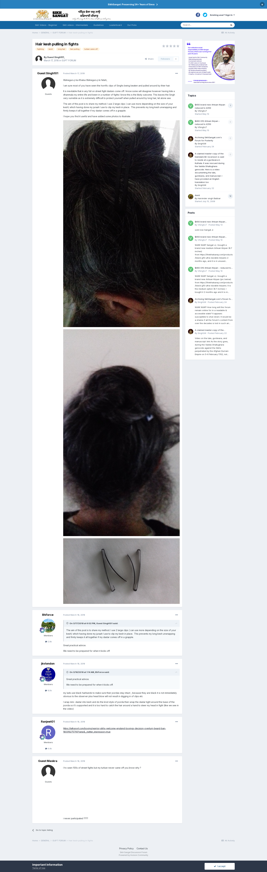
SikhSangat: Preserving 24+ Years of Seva (131, 4)
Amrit (197, 195)
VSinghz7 (202, 111)
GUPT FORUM (69, 60)
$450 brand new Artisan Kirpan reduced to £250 (210, 221)
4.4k (49, 748)
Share (150, 59)
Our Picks (132, 25)
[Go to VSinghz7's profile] (190, 106)
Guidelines (98, 25)
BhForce (47, 614)
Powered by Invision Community (133, 855)
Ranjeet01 (48, 721)
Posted (74, 73)
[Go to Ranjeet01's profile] (48, 732)
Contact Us (142, 848)
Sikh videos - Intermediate (75, 25)
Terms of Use (38, 868)
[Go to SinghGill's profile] (190, 138)
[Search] (231, 25)
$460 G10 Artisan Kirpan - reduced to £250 (213, 268)
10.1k (49, 690)
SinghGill (202, 143)
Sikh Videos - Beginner (46, 25)
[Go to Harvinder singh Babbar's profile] (190, 196)
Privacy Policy (126, 848)
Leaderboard (115, 25)
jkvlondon (48, 663)
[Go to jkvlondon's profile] (48, 674)
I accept (220, 866)
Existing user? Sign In (221, 15)
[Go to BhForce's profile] (48, 626)
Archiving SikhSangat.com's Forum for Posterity (213, 299)
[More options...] (177, 73)
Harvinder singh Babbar (209, 198)
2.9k (49, 641)
